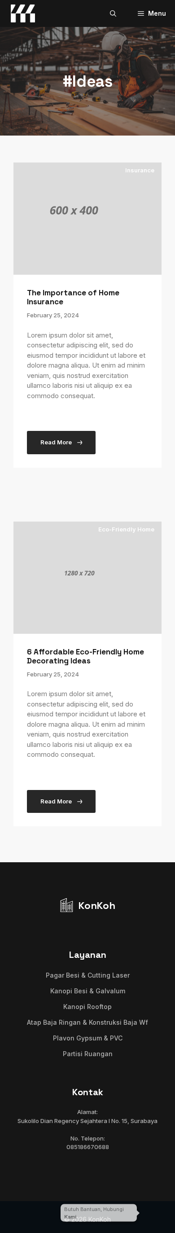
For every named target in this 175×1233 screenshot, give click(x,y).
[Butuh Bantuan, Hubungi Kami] (154, 1212)
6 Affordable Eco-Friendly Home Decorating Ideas (85, 656)
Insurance (139, 170)
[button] (113, 13)
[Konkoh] (23, 13)
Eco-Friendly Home (126, 529)
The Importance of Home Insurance (73, 297)
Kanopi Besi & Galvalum (87, 991)
